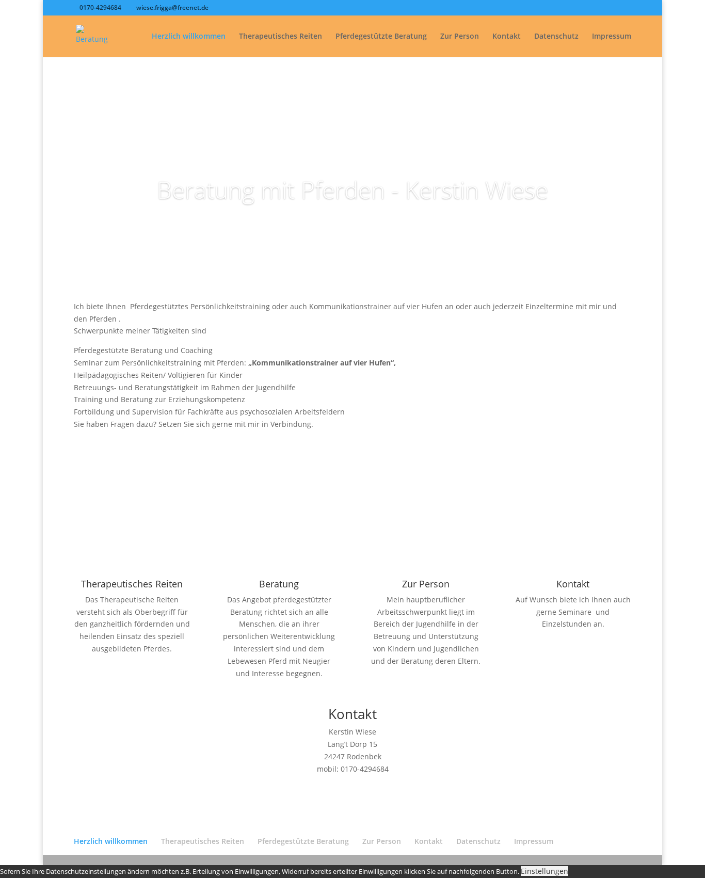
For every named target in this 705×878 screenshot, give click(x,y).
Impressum (611, 37)
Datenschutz (556, 37)
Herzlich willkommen (189, 37)
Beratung (279, 584)
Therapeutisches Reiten (280, 37)
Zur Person (459, 37)
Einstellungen (544, 871)
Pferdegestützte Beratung (381, 37)
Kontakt (506, 37)
